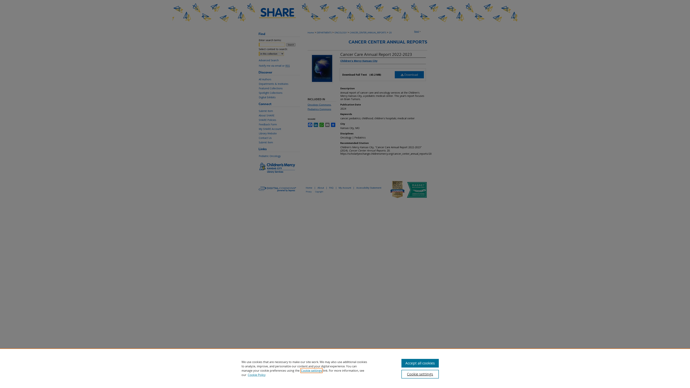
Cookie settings (311, 371)
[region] (345, 368)
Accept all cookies (420, 363)
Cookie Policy (257, 375)
